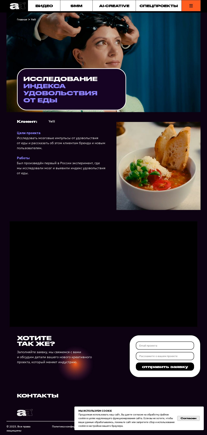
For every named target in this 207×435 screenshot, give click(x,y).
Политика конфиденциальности (73, 426)
